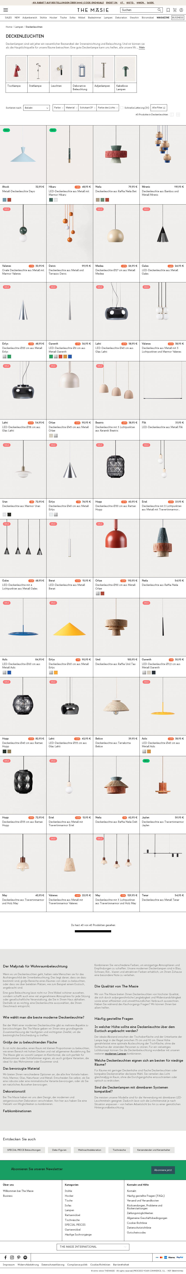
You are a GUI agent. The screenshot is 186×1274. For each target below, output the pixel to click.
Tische (63, 17)
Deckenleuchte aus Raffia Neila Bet (116, 191)
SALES (8, 17)
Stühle (43, 17)
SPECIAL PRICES (75, 1225)
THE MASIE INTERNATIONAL (78, 1247)
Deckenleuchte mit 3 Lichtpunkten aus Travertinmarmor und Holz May (115, 901)
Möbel (81, 17)
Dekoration (121, 17)
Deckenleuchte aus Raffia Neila (160, 585)
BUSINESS (177, 17)
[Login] (181, 10)
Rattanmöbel (72, 1215)
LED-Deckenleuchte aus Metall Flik (162, 427)
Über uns (8, 1185)
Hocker (53, 17)
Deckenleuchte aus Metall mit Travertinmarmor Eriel (66, 823)
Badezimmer (94, 17)
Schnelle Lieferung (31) (137, 107)
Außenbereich (30, 17)
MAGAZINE (163, 17)
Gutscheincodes (136, 1232)
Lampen (108, 17)
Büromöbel (148, 17)
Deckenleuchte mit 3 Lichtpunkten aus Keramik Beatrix (115, 429)
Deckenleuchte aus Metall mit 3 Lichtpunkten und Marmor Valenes (161, 350)
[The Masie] (93, 10)
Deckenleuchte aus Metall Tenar (160, 900)
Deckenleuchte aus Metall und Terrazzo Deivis (66, 272)
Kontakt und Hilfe (138, 1185)
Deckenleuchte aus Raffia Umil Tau (115, 664)
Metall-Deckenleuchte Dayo (18, 191)
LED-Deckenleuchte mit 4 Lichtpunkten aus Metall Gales (19, 586)
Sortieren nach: (14, 108)
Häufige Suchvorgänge (78, 1234)
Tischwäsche (72, 1220)
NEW (17, 17)
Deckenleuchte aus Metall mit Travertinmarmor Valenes (66, 901)
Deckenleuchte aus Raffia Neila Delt (116, 822)
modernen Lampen (115, 1053)
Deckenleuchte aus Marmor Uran (21, 506)
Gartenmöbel (72, 1229)
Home (9, 26)
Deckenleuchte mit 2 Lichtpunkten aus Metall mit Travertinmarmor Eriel (161, 510)
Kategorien (71, 1185)
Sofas (72, 17)
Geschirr (134, 17)
